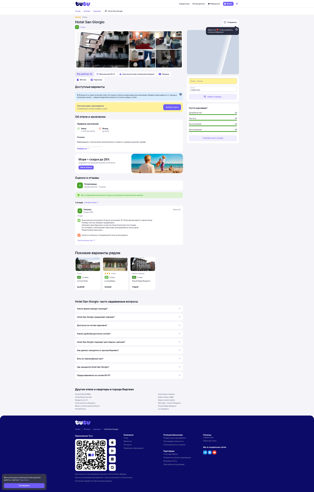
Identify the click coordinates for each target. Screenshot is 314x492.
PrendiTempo (80, 409)
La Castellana (163, 409)
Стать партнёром (170, 454)
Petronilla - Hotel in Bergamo (169, 403)
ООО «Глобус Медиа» (117, 474)
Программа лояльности (173, 441)
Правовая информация (133, 448)
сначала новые (90, 202)
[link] (86, 167)
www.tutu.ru (116, 477)
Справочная (184, 4)
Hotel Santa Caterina (166, 394)
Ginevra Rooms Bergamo (85, 403)
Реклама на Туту (170, 461)
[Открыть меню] (237, 3)
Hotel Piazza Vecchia (83, 397)
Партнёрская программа (173, 464)
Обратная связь (209, 441)
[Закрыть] (180, 94)
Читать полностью (85, 240)
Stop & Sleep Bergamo (167, 406)
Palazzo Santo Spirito (166, 400)
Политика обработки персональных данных (93, 481)
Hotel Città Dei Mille (83, 394)
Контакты (128, 444)
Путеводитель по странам (174, 444)
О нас (126, 438)
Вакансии (128, 441)
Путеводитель (198, 4)
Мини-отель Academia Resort (87, 406)
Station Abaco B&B (166, 397)
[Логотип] (83, 4)
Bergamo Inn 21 (81, 400)
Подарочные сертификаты (174, 438)
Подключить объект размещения (177, 457)
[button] (112, 442)
